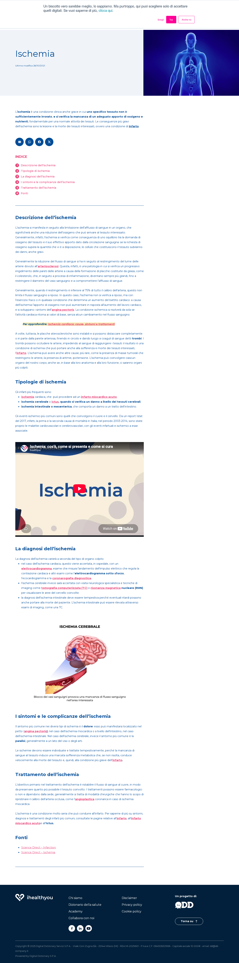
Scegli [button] (161, 19)
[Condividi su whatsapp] (29, 142)
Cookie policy (131, 911)
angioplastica (84, 799)
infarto (117, 760)
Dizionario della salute (85, 904)
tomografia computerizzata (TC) (64, 588)
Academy (76, 911)
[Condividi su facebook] (39, 142)
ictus (55, 401)
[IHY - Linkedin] (80, 928)
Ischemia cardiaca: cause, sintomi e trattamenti (81, 324)
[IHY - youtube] (88, 928)
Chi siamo (75, 898)
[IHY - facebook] (72, 928)
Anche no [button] (186, 19)
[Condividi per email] (19, 142)
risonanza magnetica (106, 588)
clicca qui (105, 10)
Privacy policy (132, 904)
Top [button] (171, 19)
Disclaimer (129, 898)
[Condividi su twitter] (49, 142)
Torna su (187, 921)
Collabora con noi (81, 918)
